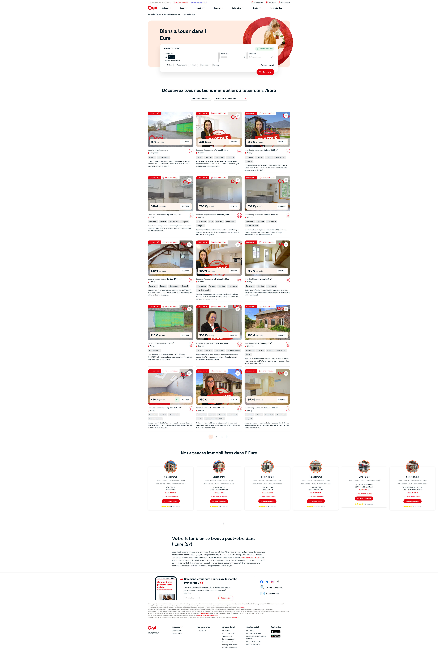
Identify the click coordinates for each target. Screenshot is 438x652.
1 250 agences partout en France (159, 2)
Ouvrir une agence (228, 639)
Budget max (224, 53)
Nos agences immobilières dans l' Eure (219, 453)
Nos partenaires (203, 627)
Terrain (194, 65)
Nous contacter (171, 501)
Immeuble (204, 65)
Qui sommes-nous (228, 633)
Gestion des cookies (253, 644)
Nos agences (226, 630)
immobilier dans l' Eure (249, 558)
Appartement (182, 65)
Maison (169, 65)
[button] (173, 57)
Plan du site (250, 630)
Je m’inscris (225, 598)
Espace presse (227, 636)
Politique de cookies (253, 641)
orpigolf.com (201, 630)
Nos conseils (176, 630)
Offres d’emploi (227, 642)
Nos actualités (177, 633)
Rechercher (267, 72)
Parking (216, 65)
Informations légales (253, 633)
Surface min (252, 53)
